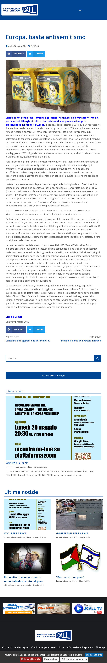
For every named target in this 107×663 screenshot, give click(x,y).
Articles (35, 45)
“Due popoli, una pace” (70, 577)
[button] (80, 10)
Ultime (29, 467)
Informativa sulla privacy (80, 647)
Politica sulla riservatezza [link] (74, 659)
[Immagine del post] (53, 428)
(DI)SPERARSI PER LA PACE (72, 533)
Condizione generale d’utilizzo (47, 647)
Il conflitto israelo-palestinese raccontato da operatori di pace (23, 579)
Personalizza (50, 659)
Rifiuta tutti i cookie (30, 659)
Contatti (7, 647)
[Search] (97, 358)
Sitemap (100, 647)
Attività (7, 585)
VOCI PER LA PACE (17, 463)
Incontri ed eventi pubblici (16, 467)
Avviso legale (21, 647)
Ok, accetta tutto (94, 655)
